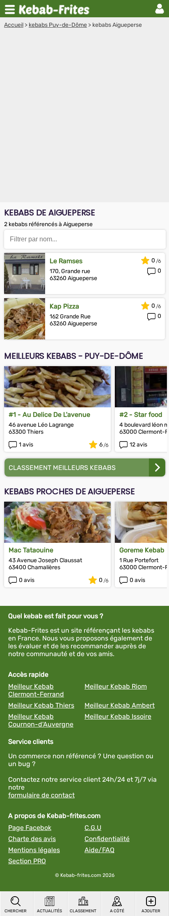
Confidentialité (107, 839)
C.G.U (92, 828)
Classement (83, 911)
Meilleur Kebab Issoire (117, 716)
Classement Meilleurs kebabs (62, 468)
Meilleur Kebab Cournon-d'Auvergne (40, 720)
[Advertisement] (84, 117)
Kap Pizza (64, 306)
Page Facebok (29, 828)
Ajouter (151, 911)
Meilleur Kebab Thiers (41, 705)
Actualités (49, 911)
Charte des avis (32, 839)
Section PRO (27, 861)
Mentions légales (34, 850)
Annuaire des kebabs (56, 8)
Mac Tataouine (31, 550)
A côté (117, 911)
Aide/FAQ (99, 850)
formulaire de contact (41, 795)
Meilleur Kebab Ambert (119, 705)
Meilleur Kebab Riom (115, 686)
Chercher (16, 911)
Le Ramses (66, 261)
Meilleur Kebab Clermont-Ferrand (36, 690)
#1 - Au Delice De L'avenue (49, 414)
